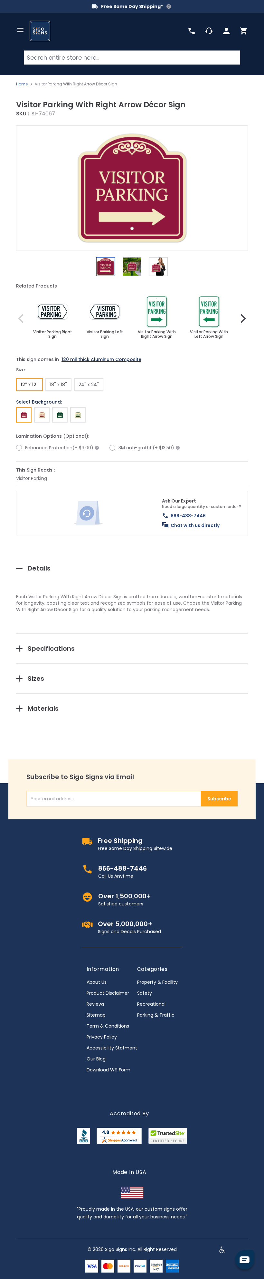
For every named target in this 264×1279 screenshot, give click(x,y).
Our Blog (96, 1059)
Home (22, 84)
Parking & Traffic (155, 1015)
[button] (132, 188)
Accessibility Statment (112, 1048)
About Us (97, 982)
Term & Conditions (108, 1026)
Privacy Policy (102, 1037)
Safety (144, 993)
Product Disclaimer (108, 993)
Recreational (151, 1004)
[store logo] (40, 31)
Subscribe (219, 799)
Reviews (95, 1004)
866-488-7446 (188, 516)
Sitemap (96, 1015)
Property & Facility (157, 982)
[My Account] (226, 31)
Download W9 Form (108, 1070)
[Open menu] (20, 30)
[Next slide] (243, 318)
